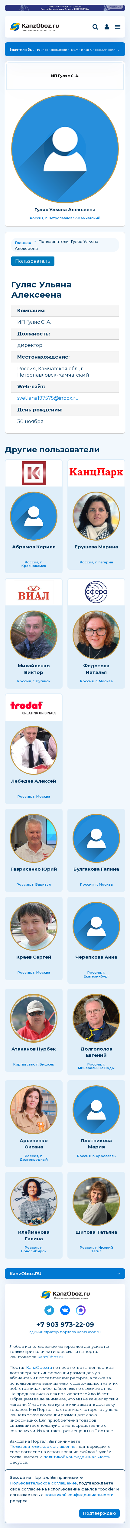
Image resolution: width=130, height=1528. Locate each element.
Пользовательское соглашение (43, 1446)
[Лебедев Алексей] (33, 750)
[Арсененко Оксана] (33, 1109)
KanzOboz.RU (25, 1273)
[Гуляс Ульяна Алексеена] (65, 149)
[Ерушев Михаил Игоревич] (96, 473)
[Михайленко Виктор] (33, 635)
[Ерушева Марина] (96, 516)
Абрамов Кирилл (34, 547)
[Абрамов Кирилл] (33, 516)
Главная (23, 243)
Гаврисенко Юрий (34, 869)
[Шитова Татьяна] (96, 1201)
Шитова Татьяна (96, 1232)
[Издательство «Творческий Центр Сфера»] (96, 592)
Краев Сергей (33, 957)
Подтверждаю (99, 1513)
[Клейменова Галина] (33, 1201)
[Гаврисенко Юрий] (33, 838)
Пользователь (32, 261)
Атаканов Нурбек (33, 1049)
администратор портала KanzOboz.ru (65, 1331)
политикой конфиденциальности (77, 1456)
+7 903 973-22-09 (65, 1324)
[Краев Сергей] (33, 926)
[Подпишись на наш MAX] (81, 1309)
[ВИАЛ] (33, 592)
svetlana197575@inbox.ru (48, 398)
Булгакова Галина (96, 869)
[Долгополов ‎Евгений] (96, 1018)
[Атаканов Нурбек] (33, 1018)
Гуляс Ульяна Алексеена (65, 209)
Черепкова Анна (96, 957)
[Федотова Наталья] (96, 635)
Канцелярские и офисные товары (39, 30)
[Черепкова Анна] (96, 926)
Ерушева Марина (96, 547)
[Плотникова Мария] (96, 1109)
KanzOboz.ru (50, 1356)
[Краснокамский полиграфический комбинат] (33, 473)
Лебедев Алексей (33, 781)
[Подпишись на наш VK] (65, 1309)
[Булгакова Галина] (96, 838)
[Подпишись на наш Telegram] (49, 1309)
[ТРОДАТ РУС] (33, 707)
